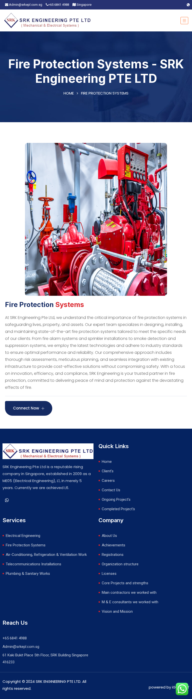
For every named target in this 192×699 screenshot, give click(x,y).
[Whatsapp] (188, 4)
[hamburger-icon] (184, 20)
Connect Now (26, 408)
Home (69, 93)
